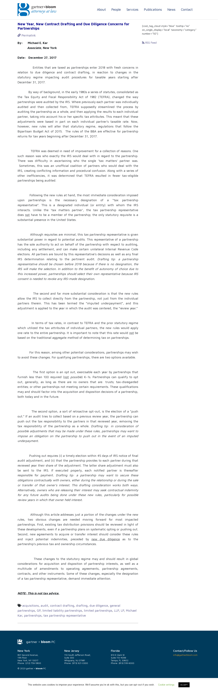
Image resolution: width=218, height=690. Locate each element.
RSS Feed (150, 42)
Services (132, 9)
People (116, 9)
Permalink (28, 35)
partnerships (32, 615)
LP (122, 610)
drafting (82, 605)
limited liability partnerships (62, 610)
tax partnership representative (64, 615)
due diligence (99, 605)
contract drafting (62, 605)
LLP (116, 610)
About (101, 9)
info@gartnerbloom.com (185, 655)
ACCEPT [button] (184, 684)
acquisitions (30, 605)
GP (39, 610)
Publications (153, 9)
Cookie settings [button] (166, 684)
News (171, 9)
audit (44, 605)
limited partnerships (98, 610)
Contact (187, 9)
